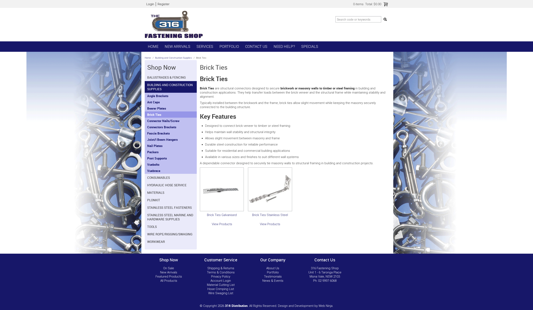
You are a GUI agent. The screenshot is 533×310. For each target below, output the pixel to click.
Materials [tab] (155, 192)
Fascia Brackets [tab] (158, 133)
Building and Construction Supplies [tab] (170, 87)
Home (153, 46)
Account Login (220, 281)
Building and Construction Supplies (173, 58)
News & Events (272, 281)
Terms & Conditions (221, 272)
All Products (168, 281)
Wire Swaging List (220, 293)
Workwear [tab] (156, 242)
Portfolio (229, 46)
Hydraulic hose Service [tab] (167, 185)
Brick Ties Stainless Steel (270, 215)
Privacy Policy (220, 276)
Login (150, 4)
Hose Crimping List (220, 289)
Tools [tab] (152, 227)
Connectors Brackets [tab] (161, 127)
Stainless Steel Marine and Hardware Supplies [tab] (170, 217)
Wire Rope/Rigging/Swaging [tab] (169, 234)
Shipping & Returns (220, 268)
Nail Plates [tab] (155, 146)
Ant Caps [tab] (153, 102)
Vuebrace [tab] (153, 171)
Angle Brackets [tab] (157, 96)
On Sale (168, 268)
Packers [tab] (153, 152)
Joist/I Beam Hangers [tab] (162, 139)
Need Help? (284, 46)
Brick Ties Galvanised (222, 215)
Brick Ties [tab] (154, 114)
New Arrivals (177, 46)
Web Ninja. (326, 306)
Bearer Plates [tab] (156, 108)
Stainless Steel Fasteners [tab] (169, 207)
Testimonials (273, 276)
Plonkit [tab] (153, 200)
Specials (309, 46)
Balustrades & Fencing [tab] (166, 77)
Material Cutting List (221, 285)
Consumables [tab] (158, 177)
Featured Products (169, 276)
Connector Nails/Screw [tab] (163, 121)
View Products (222, 224)
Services (205, 46)
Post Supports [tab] (157, 158)
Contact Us (256, 46)
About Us (272, 268)
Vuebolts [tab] (153, 164)
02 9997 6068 (327, 281)
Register (163, 4)
